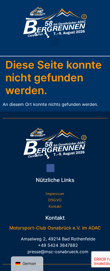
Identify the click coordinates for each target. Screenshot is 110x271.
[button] (55, 42)
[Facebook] (50, 168)
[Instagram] (60, 168)
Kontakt (55, 207)
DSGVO (55, 200)
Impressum (55, 194)
